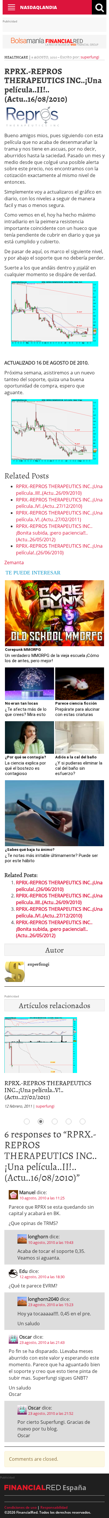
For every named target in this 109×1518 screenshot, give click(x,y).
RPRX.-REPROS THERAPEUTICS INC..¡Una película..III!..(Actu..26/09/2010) (59, 489)
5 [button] (82, 1121)
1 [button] (27, 1121)
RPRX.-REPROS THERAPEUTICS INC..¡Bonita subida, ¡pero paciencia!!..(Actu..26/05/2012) (54, 533)
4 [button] (69, 1121)
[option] (57, 1061)
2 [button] (41, 1121)
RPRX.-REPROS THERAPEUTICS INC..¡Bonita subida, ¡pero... (50, 1086)
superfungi (90, 57)
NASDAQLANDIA (38, 7)
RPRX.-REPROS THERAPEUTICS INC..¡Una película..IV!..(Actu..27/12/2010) (59, 503)
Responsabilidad (53, 1507)
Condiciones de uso (20, 1507)
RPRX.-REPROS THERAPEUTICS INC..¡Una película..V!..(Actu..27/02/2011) (59, 516)
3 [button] (55, 1121)
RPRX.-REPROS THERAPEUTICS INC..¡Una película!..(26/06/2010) (59, 549)
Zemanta (14, 562)
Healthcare (16, 57)
